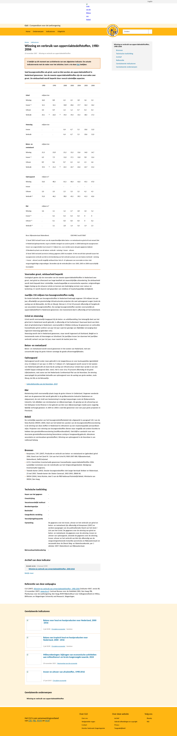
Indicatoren (50, 32)
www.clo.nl (44, 591)
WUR (47, 721)
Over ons (85, 718)
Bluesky (149, 718)
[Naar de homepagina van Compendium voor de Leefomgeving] (88, 13)
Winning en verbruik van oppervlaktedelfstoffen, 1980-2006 (57, 589)
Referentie (120, 60)
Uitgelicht (61, 32)
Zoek (150, 31)
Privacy (116, 725)
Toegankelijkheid (119, 728)
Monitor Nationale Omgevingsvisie (93, 728)
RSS (148, 722)
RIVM (39, 721)
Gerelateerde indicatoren (126, 64)
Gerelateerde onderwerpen (126, 67)
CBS (30, 721)
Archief (119, 57)
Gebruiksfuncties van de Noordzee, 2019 (42, 384)
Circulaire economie (58, 629)
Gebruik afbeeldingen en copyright (125, 722)
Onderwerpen (38, 32)
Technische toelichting (124, 54)
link (78, 65)
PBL (34, 721)
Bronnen (119, 50)
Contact (84, 725)
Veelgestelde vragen (88, 722)
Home (28, 32)
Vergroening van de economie (67, 663)
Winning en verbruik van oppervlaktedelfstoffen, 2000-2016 (52, 569)
